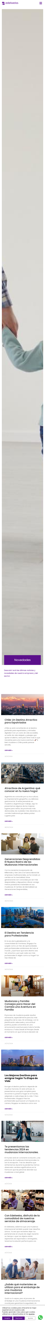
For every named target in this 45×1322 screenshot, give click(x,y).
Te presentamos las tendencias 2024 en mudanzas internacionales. (21, 1149)
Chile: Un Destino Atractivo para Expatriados (21, 721)
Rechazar (19, 1318)
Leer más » (9, 750)
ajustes (31, 1314)
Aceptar (7, 1318)
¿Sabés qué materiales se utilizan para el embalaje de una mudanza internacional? (22, 1289)
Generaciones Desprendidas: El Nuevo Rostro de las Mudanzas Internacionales (22, 861)
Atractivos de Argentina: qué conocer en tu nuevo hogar (22, 790)
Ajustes (30, 1318)
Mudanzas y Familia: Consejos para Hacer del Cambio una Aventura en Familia (20, 1005)
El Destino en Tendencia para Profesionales (19, 934)
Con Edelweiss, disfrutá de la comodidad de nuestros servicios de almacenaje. (22, 1218)
